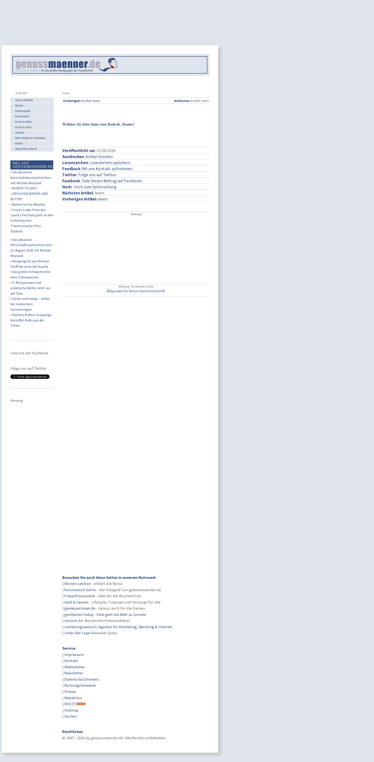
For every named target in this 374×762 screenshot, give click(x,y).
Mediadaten (74, 666)
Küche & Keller (23, 122)
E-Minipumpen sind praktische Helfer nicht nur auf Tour (30, 287)
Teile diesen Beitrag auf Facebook (112, 180)
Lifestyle (19, 132)
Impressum (74, 654)
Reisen (19, 143)
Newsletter (73, 672)
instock (70, 620)
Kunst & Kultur (23, 127)
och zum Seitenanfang (96, 186)
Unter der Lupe (77, 632)
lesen (85, 199)
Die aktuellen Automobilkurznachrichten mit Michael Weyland (30, 177)
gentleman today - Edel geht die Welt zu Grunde (105, 614)
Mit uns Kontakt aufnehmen (107, 168)
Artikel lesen (81, 100)
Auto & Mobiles (24, 100)
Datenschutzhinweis (81, 679)
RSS (67, 703)
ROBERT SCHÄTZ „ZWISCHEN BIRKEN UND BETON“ (29, 193)
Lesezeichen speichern (110, 162)
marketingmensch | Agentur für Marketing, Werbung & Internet (118, 626)
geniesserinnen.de (79, 608)
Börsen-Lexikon (77, 583)
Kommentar (22, 116)
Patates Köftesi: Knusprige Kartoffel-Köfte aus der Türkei (31, 320)
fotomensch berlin (80, 589)
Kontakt (71, 660)
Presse (70, 691)
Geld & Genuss (76, 602)
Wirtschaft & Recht (26, 149)
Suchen (70, 716)
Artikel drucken (99, 156)
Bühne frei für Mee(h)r (28, 204)
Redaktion (73, 697)
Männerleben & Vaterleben (30, 138)
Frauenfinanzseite (79, 595)
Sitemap (71, 710)
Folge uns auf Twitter (97, 174)
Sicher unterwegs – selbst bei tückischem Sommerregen (30, 304)
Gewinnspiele (22, 111)
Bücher (19, 105)
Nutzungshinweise (80, 685)
